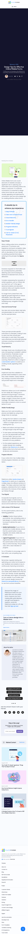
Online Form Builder (6, 894)
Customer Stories (6, 889)
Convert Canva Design (7, 907)
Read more (21, 742)
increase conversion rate (14, 692)
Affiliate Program (6, 910)
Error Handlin (10, 220)
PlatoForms (14, 447)
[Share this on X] (17, 76)
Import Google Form (6, 905)
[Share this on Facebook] (22, 76)
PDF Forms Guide (6, 874)
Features (4, 897)
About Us (4, 867)
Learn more (6, 627)
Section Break (17, 479)
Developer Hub (5, 920)
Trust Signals (10, 230)
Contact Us (4, 869)
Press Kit (4, 882)
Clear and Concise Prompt (14, 214)
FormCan (12, 859)
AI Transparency (5, 930)
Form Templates (5, 925)
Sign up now (14, 606)
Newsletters (4, 877)
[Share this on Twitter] (5, 712)
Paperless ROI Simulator (7, 880)
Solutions (4, 900)
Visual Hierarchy (11, 218)
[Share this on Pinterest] (22, 712)
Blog (3, 872)
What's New (4, 892)
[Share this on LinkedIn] (19, 76)
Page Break (5, 481)
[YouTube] (15, 76)
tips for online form (14, 695)
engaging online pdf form (14, 689)
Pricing (3, 902)
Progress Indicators (12, 227)
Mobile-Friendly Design (13, 224)
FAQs (3, 922)
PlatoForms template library (10, 581)
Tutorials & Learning (6, 927)
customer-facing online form (14, 698)
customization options (8, 362)
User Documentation (7, 917)
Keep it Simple (10, 211)
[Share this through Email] (18, 712)
